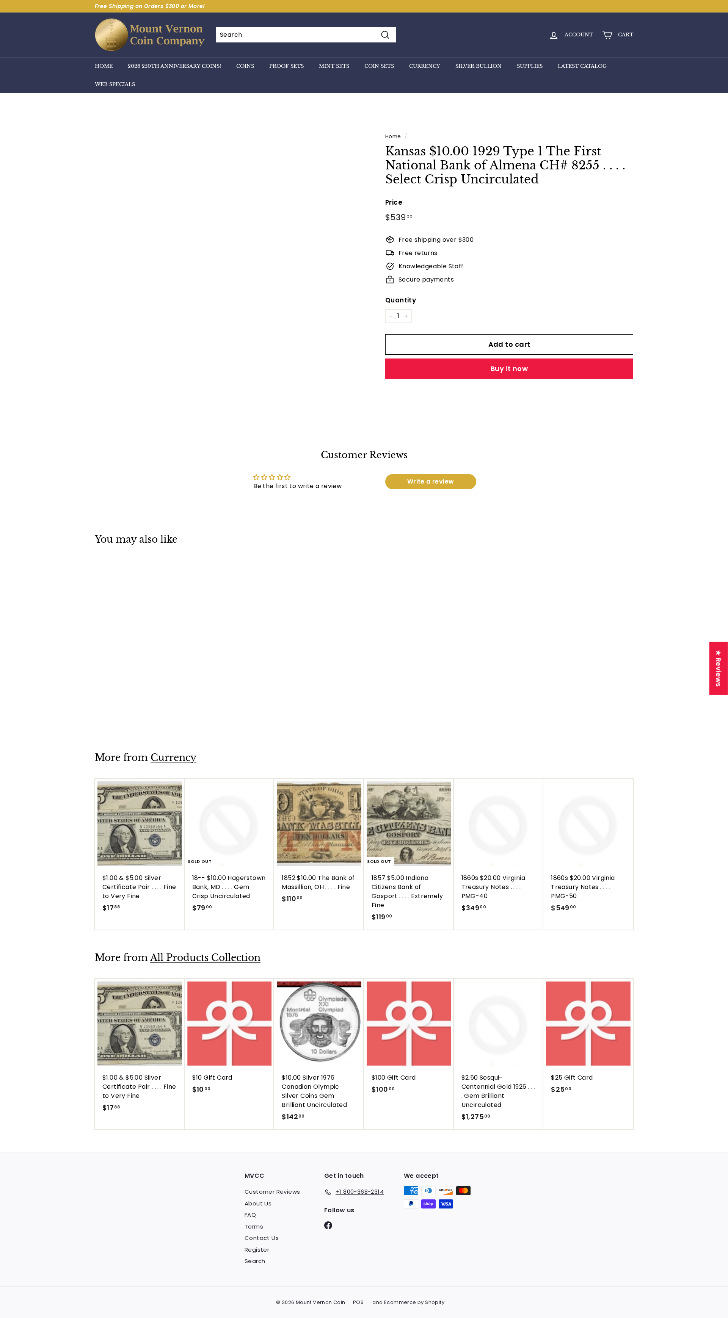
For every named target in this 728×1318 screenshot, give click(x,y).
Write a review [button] (430, 481)
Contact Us (262, 1238)
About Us (258, 1203)
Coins (245, 66)
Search (255, 1261)
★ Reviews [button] (718, 668)
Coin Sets (379, 66)
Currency (424, 66)
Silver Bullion (478, 66)
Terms (254, 1226)
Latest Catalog (582, 66)
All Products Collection (205, 958)
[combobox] (306, 34)
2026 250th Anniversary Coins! (174, 66)
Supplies (530, 66)
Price (393, 202)
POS (358, 1302)
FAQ (250, 1215)
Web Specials (115, 84)
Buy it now (509, 368)
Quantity (400, 300)
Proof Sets (286, 66)
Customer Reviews (272, 1192)
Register (257, 1250)
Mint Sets (334, 66)
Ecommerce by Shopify (414, 1302)
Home (104, 66)
